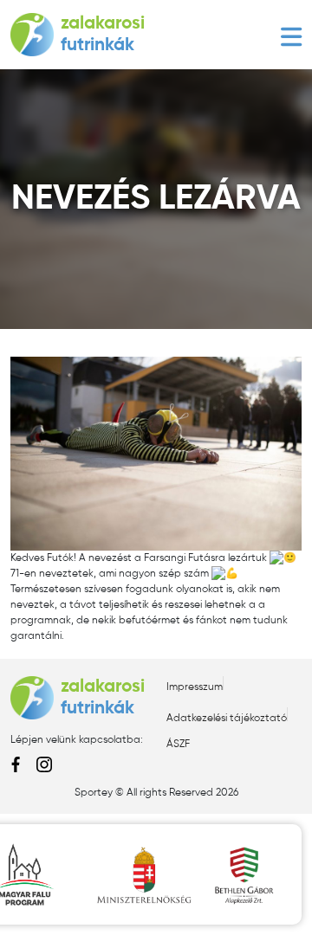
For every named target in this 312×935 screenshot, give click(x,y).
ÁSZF (178, 744)
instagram (44, 764)
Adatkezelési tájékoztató (226, 718)
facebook (16, 764)
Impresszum (194, 687)
